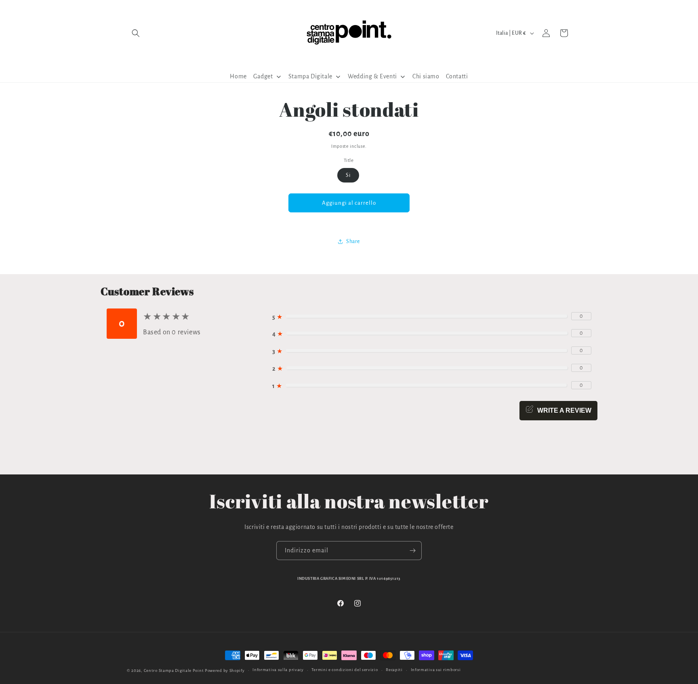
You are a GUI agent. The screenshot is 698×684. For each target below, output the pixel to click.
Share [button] (353, 241)
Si (348, 175)
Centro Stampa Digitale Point (174, 670)
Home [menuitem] (238, 76)
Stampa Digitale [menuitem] (310, 76)
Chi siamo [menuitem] (425, 76)
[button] (136, 33)
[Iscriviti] (412, 550)
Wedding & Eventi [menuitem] (372, 76)
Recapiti (394, 669)
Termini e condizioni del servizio (344, 669)
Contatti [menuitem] (457, 76)
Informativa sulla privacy (278, 669)
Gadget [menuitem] (263, 76)
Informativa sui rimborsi (436, 669)
